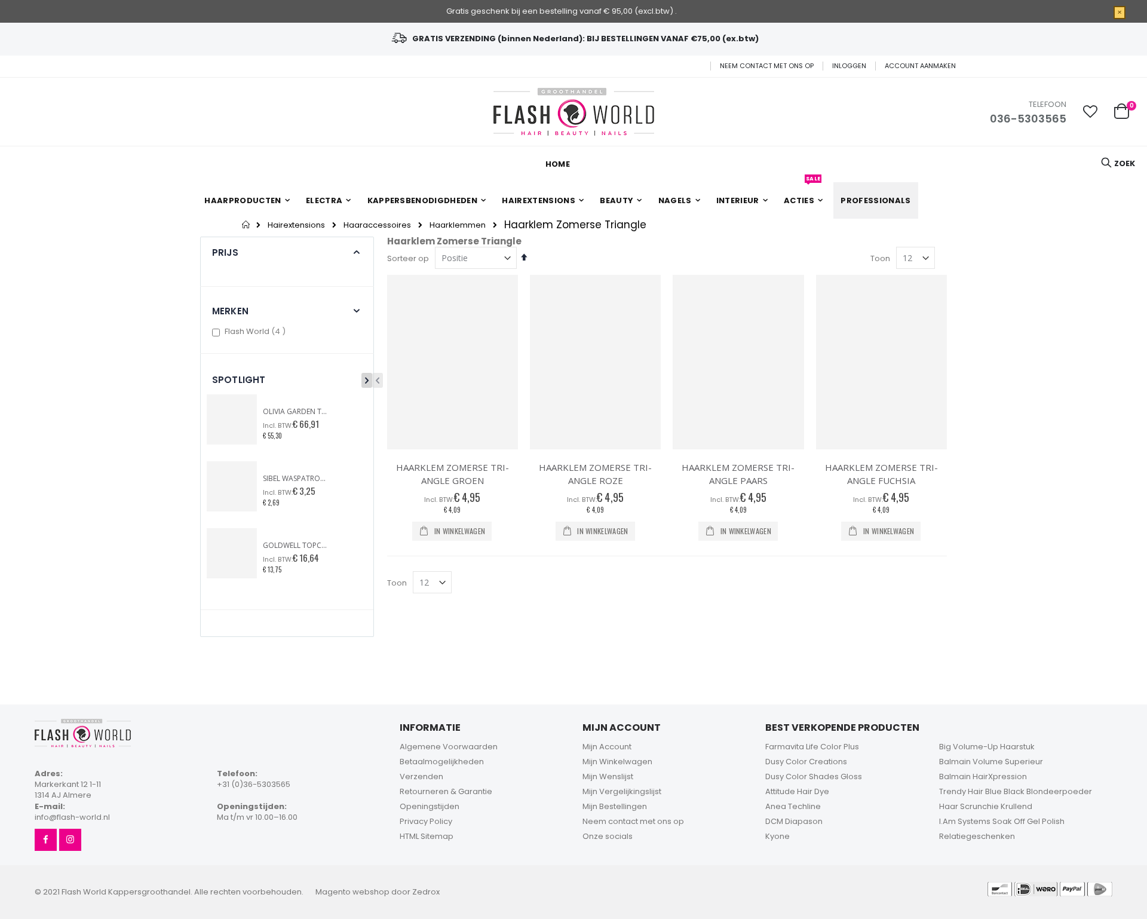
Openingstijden (429, 806)
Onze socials (607, 836)
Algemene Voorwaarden (449, 746)
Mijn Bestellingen (614, 806)
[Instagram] (70, 840)
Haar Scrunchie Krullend (985, 806)
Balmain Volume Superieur (991, 761)
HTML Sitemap (426, 836)
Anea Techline (793, 806)
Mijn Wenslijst (607, 776)
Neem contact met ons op (767, 66)
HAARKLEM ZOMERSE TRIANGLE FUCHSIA (881, 473)
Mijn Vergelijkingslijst (621, 791)
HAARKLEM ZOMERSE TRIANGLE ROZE (595, 473)
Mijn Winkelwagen (617, 761)
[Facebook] (46, 840)
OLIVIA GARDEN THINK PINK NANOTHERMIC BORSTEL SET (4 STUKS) (296, 411)
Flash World (257, 331)
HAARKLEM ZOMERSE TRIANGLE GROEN (452, 473)
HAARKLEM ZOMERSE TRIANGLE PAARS (738, 473)
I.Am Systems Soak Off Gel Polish (1002, 821)
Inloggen (849, 66)
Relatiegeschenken (977, 836)
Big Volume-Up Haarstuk (987, 746)
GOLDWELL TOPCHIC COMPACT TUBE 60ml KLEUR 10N (296, 545)
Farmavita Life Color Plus (812, 746)
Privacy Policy (426, 821)
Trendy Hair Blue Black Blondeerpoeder (1015, 791)
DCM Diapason (794, 821)
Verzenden (421, 776)
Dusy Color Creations (806, 761)
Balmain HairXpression (983, 776)
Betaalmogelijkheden (442, 761)
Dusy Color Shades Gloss (813, 776)
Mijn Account (606, 746)
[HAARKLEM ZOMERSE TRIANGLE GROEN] (452, 362)
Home (246, 225)
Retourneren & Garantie (446, 791)
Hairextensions (296, 225)
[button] (1090, 112)
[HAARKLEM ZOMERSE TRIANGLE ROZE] (595, 362)
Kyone (777, 836)
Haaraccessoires (377, 225)
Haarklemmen (458, 225)
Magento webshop (352, 891)
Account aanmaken (920, 66)
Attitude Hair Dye (797, 791)
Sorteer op (408, 258)
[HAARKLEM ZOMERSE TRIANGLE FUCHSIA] (881, 362)
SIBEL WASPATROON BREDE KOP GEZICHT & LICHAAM (296, 478)
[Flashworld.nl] (573, 112)
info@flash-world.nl (72, 817)
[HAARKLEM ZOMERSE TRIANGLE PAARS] (738, 362)
